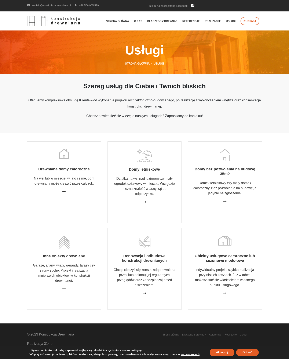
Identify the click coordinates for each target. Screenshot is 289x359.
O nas (138, 21)
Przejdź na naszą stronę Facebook (168, 5)
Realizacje (213, 21)
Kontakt (250, 21)
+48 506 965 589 (88, 5)
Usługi (230, 21)
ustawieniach (190, 354)
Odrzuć (247, 352)
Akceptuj (222, 352)
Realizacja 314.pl (40, 343)
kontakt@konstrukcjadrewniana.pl (51, 5)
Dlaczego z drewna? (162, 21)
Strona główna (117, 21)
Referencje (191, 21)
